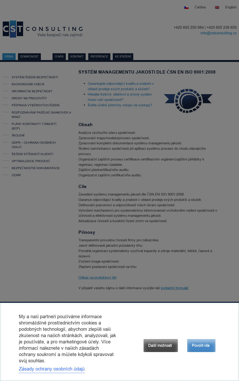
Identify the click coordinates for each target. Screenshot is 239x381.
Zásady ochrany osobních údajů (52, 369)
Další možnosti (160, 345)
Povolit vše (201, 345)
